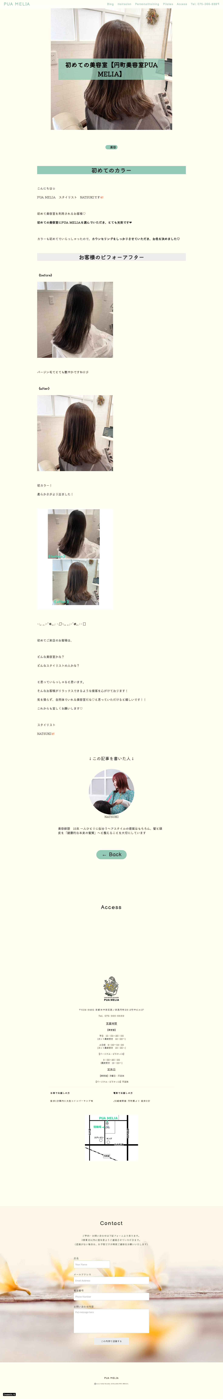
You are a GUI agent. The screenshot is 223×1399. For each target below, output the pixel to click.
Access (182, 4)
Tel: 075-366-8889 (205, 4)
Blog (110, 4)
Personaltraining (147, 4)
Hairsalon (125, 4)
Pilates (168, 4)
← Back (111, 854)
